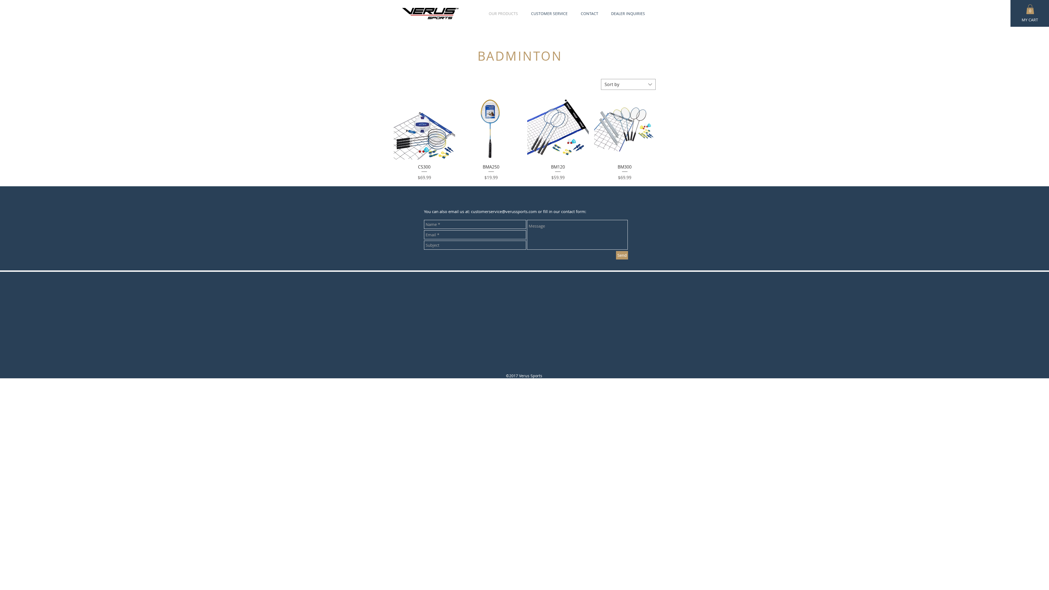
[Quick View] (424, 129)
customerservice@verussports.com (504, 211)
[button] (1030, 9)
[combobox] (628, 84)
